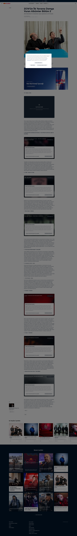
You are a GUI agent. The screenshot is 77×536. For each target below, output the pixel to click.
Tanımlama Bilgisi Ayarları (38, 62)
